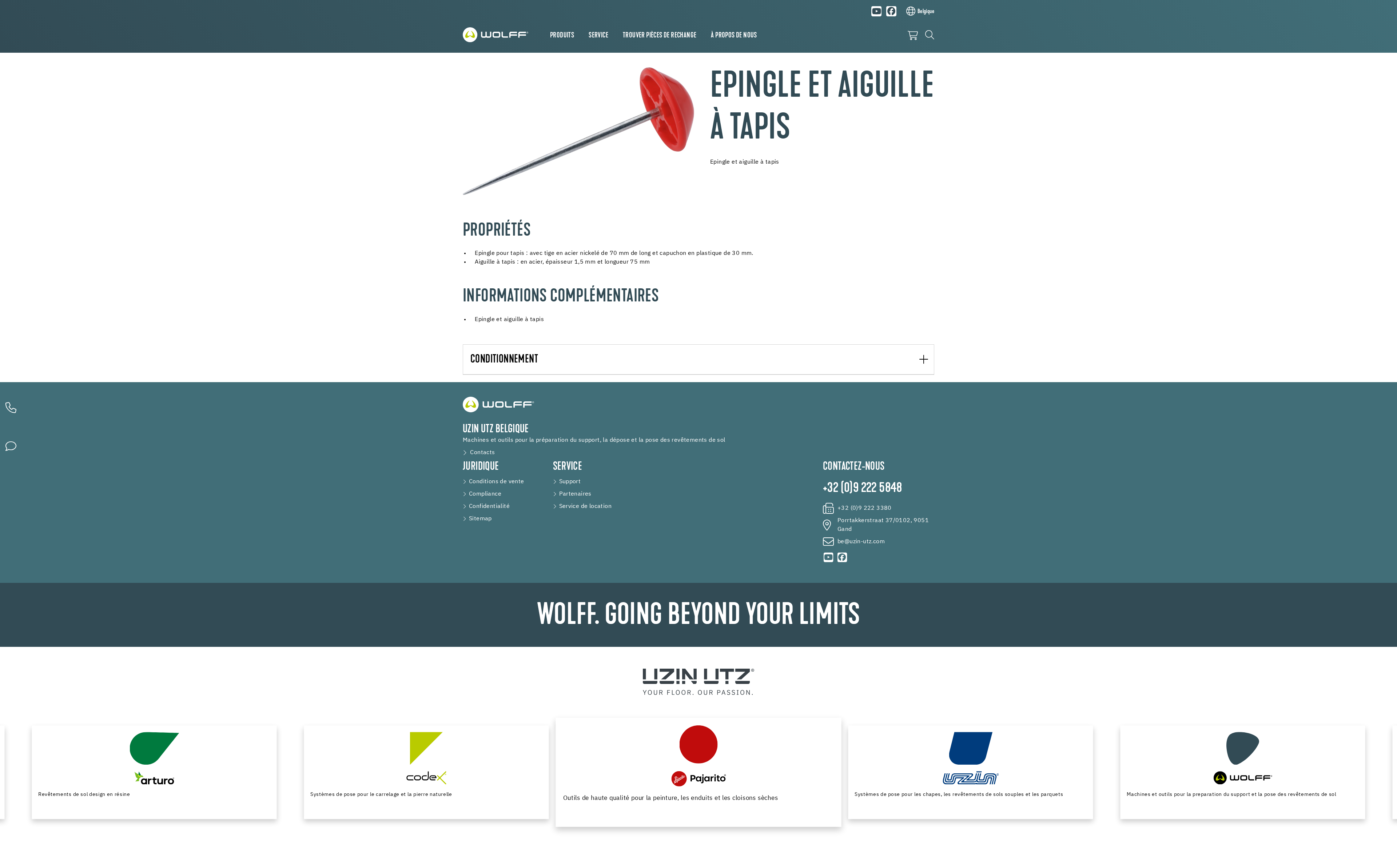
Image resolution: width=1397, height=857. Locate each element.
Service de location (585, 506)
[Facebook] (891, 11)
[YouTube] (877, 11)
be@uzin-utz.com (861, 542)
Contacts (482, 453)
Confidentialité (489, 506)
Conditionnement (504, 359)
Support (570, 482)
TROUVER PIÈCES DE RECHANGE (659, 35)
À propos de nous (734, 35)
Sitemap (480, 519)
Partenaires (575, 494)
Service (598, 35)
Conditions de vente (496, 482)
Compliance (485, 494)
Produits (562, 35)
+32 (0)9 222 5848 (862, 489)
